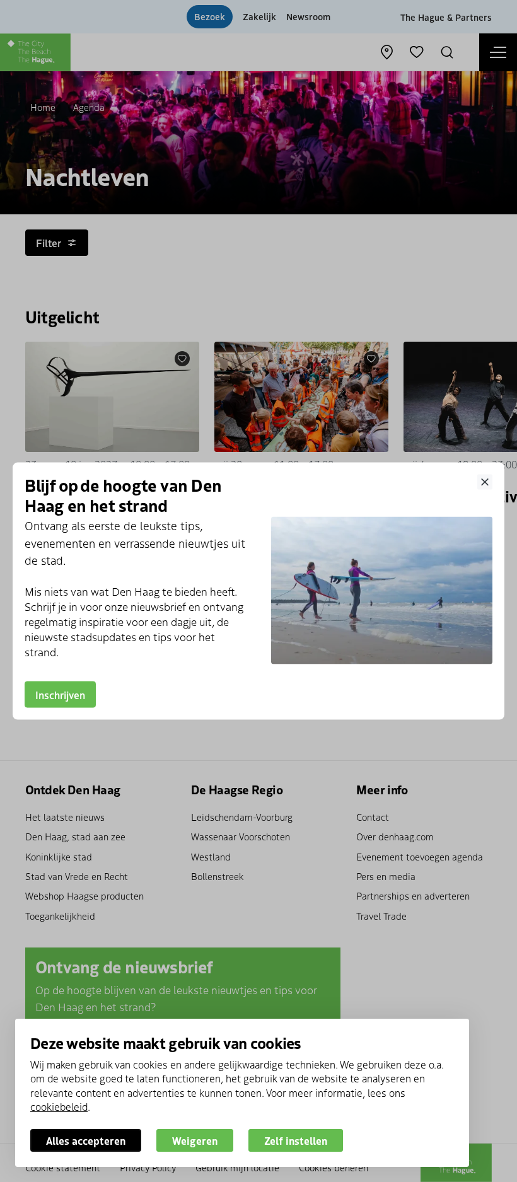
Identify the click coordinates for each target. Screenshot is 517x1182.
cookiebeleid (59, 1106)
